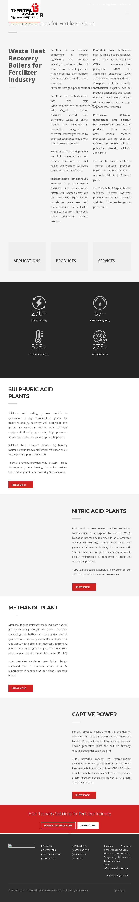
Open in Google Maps (117, 875)
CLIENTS (77, 858)
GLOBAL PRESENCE (51, 854)
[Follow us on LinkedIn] (128, 891)
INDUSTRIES (79, 845)
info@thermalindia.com (117, 4)
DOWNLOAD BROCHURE (58, 825)
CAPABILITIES (48, 850)
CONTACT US (88, 825)
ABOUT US (46, 845)
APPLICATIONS (80, 850)
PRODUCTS (79, 854)
